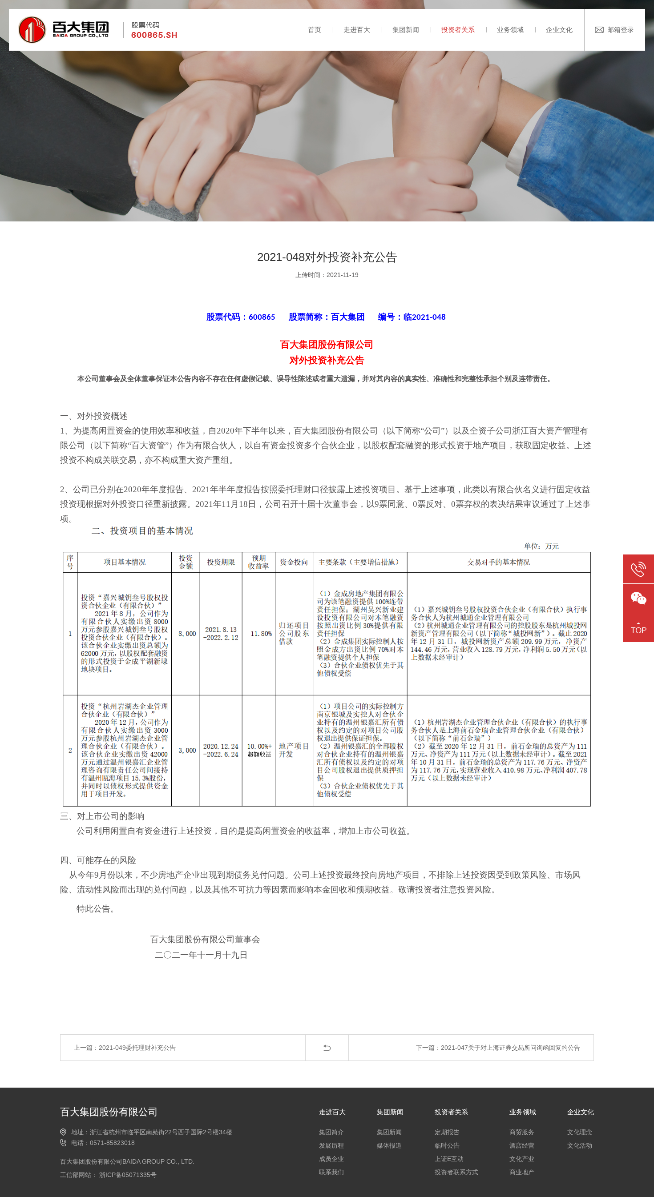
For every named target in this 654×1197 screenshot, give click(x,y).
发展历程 (331, 1145)
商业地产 (521, 1172)
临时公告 (447, 1145)
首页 (314, 29)
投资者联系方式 (456, 1172)
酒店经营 (521, 1145)
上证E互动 (449, 1158)
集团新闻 (405, 29)
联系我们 (331, 1172)
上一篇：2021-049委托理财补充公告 (125, 1047)
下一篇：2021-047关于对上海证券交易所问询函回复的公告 (498, 1047)
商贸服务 (521, 1132)
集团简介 (331, 1132)
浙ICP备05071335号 (127, 1174)
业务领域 (510, 29)
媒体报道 (389, 1145)
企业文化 (559, 29)
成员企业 (331, 1158)
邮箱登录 (620, 29)
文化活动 (579, 1145)
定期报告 (447, 1132)
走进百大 (356, 29)
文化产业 (521, 1158)
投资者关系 (458, 29)
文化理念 (579, 1132)
